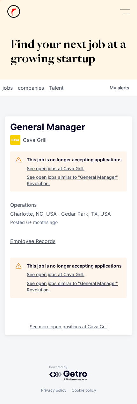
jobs (8, 88)
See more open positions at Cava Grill (68, 326)
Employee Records (32, 241)
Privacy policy (54, 390)
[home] (13, 11)
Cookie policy (84, 390)
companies (31, 88)
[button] (125, 12)
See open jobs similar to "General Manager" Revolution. (72, 180)
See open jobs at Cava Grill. (55, 168)
